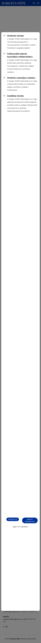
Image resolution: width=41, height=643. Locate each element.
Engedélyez (12, 519)
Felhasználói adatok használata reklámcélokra (19, 55)
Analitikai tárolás (15, 96)
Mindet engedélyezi (30, 520)
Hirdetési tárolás (15, 35)
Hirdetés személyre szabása (21, 77)
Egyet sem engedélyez (20, 527)
